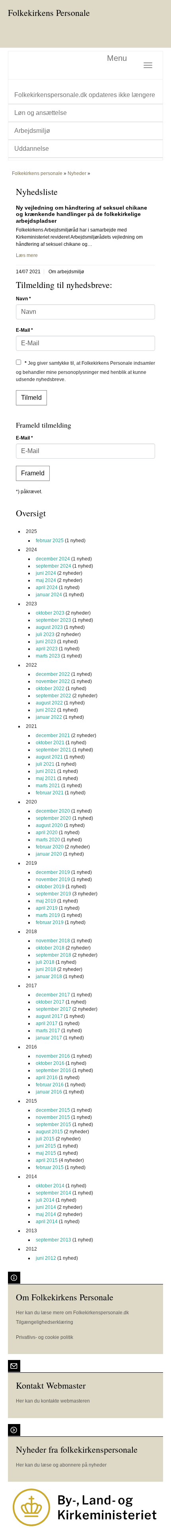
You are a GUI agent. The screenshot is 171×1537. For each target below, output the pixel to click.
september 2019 (53, 894)
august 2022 (49, 703)
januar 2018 (49, 976)
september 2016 (53, 1070)
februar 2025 (50, 540)
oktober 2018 (50, 948)
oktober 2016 (50, 1063)
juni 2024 (46, 573)
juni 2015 (46, 1146)
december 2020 (53, 811)
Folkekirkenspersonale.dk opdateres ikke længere (84, 94)
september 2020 (53, 818)
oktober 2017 (50, 1002)
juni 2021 (46, 771)
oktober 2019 (50, 886)
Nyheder (77, 173)
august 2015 (49, 1131)
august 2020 (49, 825)
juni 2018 (46, 969)
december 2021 (53, 735)
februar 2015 (50, 1167)
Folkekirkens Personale (49, 12)
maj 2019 (46, 901)
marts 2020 (48, 839)
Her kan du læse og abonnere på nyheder (61, 1465)
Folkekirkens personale (37, 173)
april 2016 (47, 1077)
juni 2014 (46, 1207)
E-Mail (24, 330)
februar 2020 (50, 847)
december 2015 (53, 1110)
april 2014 (47, 1221)
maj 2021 (46, 778)
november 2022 (53, 681)
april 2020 (47, 832)
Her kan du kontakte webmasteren (53, 1401)
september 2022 (53, 695)
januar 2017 (49, 1038)
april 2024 (47, 587)
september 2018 (53, 955)
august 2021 (49, 757)
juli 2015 (45, 1139)
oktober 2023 (50, 613)
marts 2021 (48, 785)
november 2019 (53, 879)
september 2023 (53, 620)
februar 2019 (50, 922)
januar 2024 (49, 594)
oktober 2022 (50, 688)
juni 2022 (46, 710)
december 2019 (53, 872)
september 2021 (53, 750)
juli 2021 (45, 764)
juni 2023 (46, 641)
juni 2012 (46, 1258)
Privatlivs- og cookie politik (44, 1337)
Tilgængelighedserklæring (44, 1322)
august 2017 (49, 1016)
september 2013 (53, 1240)
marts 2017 (48, 1030)
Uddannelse (31, 148)
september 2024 (53, 566)
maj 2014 (46, 1214)
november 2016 (53, 1056)
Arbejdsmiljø (32, 130)
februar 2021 (50, 793)
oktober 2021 (50, 742)
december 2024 (53, 559)
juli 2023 (45, 634)
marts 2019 (48, 915)
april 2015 (47, 1160)
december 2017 (53, 995)
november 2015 (53, 1117)
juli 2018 (45, 962)
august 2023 (49, 627)
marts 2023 (48, 656)
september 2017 (53, 1009)
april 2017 (47, 1023)
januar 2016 (49, 1092)
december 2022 (53, 674)
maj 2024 (46, 580)
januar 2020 (49, 854)
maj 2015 (46, 1153)
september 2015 (53, 1124)
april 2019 (47, 908)
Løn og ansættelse (40, 112)
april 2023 (47, 649)
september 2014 (53, 1193)
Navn (23, 299)
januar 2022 (49, 717)
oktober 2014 (50, 1186)
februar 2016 (50, 1085)
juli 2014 (45, 1200)
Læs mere (27, 255)
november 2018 (53, 941)
